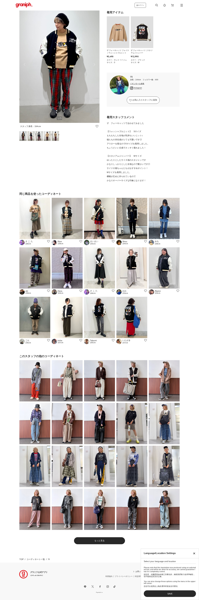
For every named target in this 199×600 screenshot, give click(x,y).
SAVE (169, 594)
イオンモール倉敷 (137, 84)
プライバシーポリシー (124, 576)
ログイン (141, 5)
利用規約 (109, 576)
